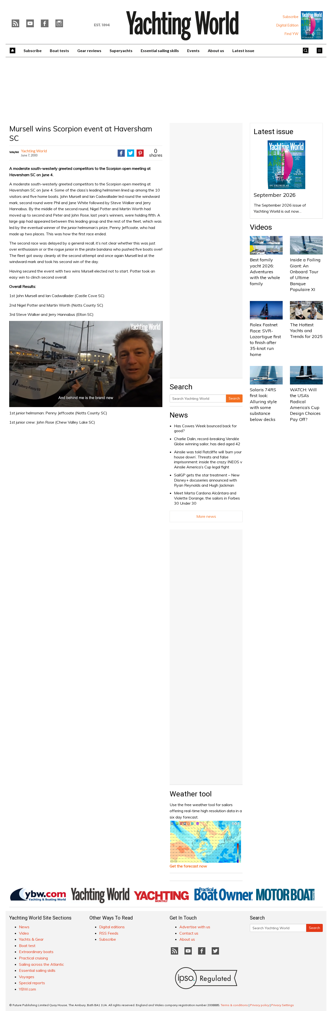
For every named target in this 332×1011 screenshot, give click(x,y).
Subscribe (290, 17)
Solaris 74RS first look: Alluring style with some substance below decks (263, 404)
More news (206, 516)
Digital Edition (287, 25)
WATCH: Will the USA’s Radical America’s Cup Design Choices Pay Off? (305, 404)
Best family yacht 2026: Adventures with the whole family (265, 271)
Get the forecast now (188, 866)
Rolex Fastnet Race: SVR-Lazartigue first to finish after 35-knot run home (265, 339)
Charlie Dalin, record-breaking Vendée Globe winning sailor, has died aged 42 (207, 441)
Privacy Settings (282, 1005)
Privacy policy (259, 1005)
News (179, 415)
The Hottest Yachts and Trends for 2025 (306, 330)
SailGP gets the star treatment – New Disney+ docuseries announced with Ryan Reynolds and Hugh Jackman (207, 480)
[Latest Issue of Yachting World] (312, 25)
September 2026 (275, 194)
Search (234, 398)
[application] (85, 364)
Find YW (291, 34)
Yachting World (34, 150)
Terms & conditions (234, 1005)
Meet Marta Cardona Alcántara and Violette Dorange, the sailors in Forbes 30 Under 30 (207, 498)
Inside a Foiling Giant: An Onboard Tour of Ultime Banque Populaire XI (305, 274)
